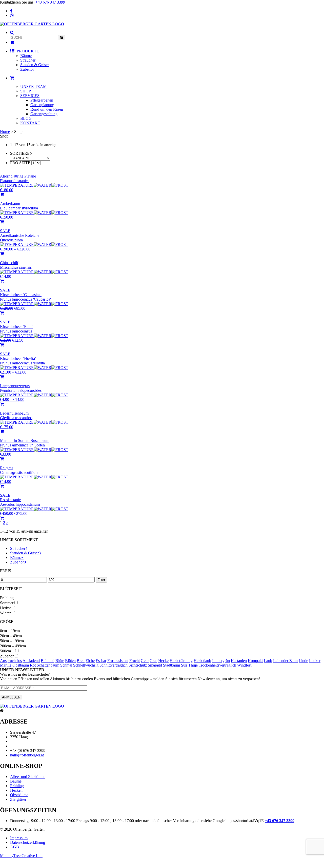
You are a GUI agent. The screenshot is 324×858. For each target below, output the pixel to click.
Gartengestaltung (43, 114)
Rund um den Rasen (46, 109)
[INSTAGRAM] (12, 15)
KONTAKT (30, 123)
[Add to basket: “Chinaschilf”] (2, 281)
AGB (14, 847)
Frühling (7, 598)
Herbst (5, 608)
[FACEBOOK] (11, 11)
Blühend (47, 660)
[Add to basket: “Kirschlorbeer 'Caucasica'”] (2, 313)
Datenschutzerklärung (27, 842)
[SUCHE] (61, 37)
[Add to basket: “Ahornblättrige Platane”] (2, 194)
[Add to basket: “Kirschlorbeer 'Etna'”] (2, 345)
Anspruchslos (11, 660)
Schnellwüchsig (85, 665)
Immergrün (221, 660)
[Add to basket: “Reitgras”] (2, 486)
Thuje (193, 665)
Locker (314, 660)
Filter (101, 580)
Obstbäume (19, 795)
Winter (5, 613)
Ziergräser (18, 799)
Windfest (244, 665)
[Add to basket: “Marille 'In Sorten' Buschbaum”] (2, 459)
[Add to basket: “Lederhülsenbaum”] (2, 431)
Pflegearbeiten (41, 100)
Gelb (145, 660)
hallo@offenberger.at (27, 755)
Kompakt (255, 660)
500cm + (7, 651)
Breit (81, 660)
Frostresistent (117, 660)
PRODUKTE (28, 51)
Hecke (163, 660)
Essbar (101, 660)
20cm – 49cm (11, 636)
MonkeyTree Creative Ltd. (21, 855)
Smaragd (155, 665)
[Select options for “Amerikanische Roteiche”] (2, 253)
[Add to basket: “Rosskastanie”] (2, 518)
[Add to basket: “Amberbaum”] (2, 222)
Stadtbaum (171, 665)
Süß (184, 665)
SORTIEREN (21, 153)
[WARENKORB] (12, 42)
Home (5, 131)
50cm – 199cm (12, 641)
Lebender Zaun (285, 660)
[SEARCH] (12, 32)
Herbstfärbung (181, 660)
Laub (268, 660)
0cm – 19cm (10, 631)
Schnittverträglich (113, 665)
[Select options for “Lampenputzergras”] (2, 404)
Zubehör (27, 69)
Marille (5, 665)
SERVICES (29, 95)
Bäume (26, 55)
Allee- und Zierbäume (27, 776)
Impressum (19, 838)
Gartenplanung (42, 105)
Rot (33, 665)
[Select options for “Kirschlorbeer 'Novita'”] (2, 377)
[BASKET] (12, 78)
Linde (303, 660)
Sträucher (27, 60)
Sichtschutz (138, 665)
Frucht (134, 660)
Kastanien (239, 660)
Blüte (59, 660)
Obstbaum (20, 665)
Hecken (16, 790)
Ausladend (31, 660)
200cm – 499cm (13, 646)
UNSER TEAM (33, 86)
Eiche (90, 660)
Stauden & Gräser (34, 65)
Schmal (66, 665)
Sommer (6, 603)
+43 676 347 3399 (50, 2)
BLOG (26, 118)
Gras (153, 660)
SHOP (25, 91)
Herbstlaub (202, 660)
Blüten (70, 660)
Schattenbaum (48, 665)
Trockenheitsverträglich (217, 665)
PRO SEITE (20, 163)
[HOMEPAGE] (32, 24)
